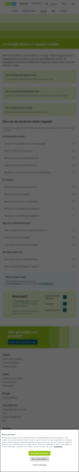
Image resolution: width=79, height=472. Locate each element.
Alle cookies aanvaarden (39, 453)
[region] (39, 450)
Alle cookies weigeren (39, 459)
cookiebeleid (57, 446)
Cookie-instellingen (39, 465)
